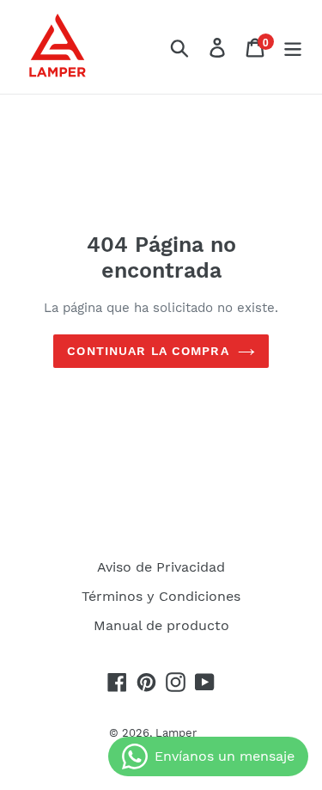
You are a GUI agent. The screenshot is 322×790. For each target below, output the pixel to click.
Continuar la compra (147, 351)
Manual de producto (161, 625)
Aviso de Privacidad (161, 567)
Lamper (176, 732)
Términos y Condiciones (161, 596)
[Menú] (293, 47)
